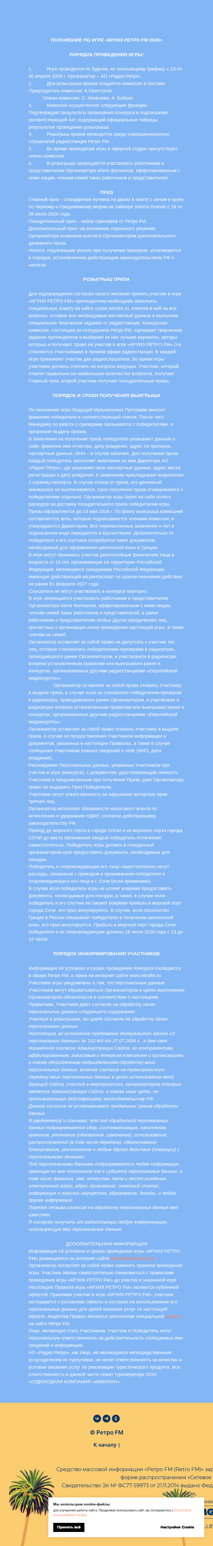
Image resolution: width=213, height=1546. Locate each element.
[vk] (97, 1418)
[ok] (116, 1418)
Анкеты (173, 1316)
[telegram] (106, 1418)
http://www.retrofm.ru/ (132, 1258)
